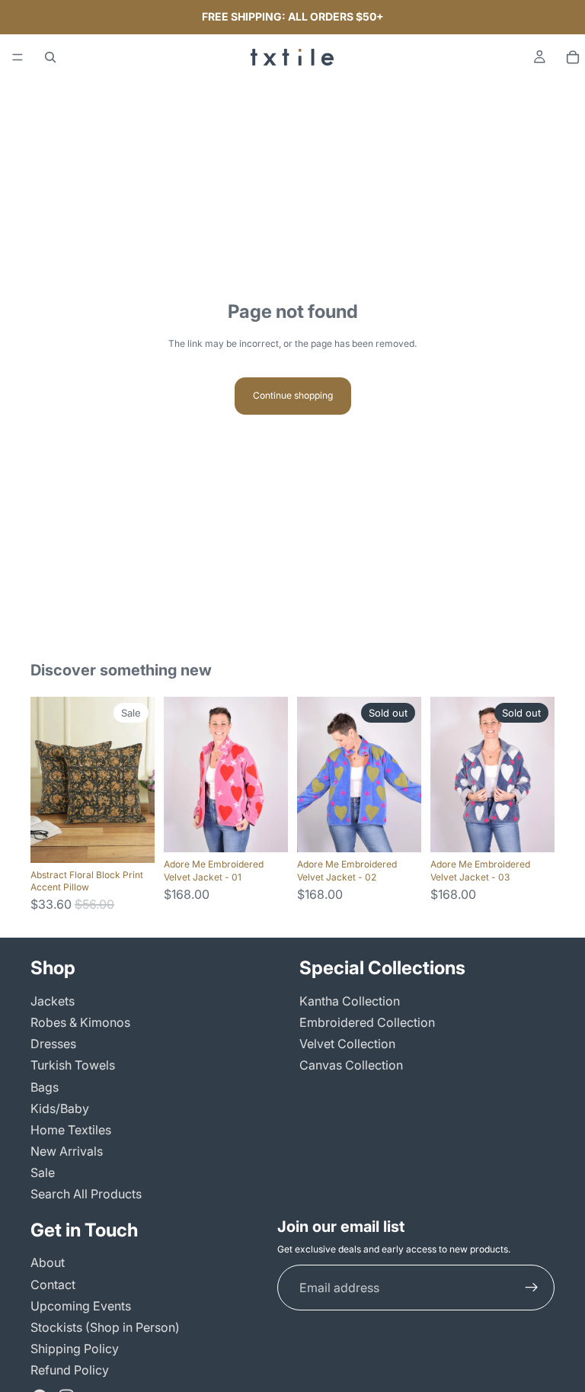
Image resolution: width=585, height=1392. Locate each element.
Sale (42, 1172)
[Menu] (17, 57)
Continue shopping (293, 395)
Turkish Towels (72, 1065)
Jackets (52, 1001)
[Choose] (131, 839)
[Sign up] (532, 1288)
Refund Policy (69, 1370)
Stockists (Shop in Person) (105, 1327)
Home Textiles (70, 1129)
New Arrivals (66, 1151)
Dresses (53, 1043)
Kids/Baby (59, 1108)
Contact (52, 1283)
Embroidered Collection (367, 1022)
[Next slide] (138, 780)
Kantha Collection (349, 1001)
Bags (44, 1086)
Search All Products (86, 1193)
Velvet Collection (347, 1043)
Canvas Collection (351, 1065)
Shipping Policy (74, 1348)
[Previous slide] (47, 780)
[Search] (50, 57)
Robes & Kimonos (80, 1022)
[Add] (264, 828)
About (47, 1262)
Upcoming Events (80, 1305)
